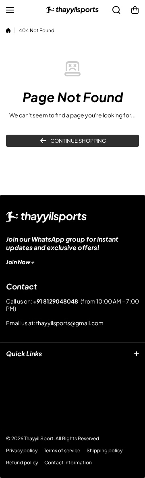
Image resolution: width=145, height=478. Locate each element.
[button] (135, 10)
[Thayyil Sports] (72, 10)
